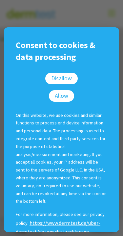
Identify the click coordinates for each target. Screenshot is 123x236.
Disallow (61, 78)
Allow (61, 95)
